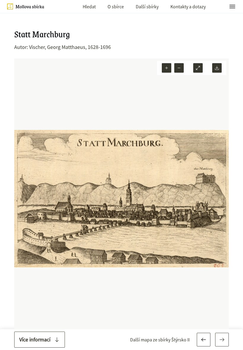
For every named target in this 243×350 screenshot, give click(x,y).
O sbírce (116, 6)
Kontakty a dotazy (188, 6)
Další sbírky (147, 6)
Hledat (89, 6)
